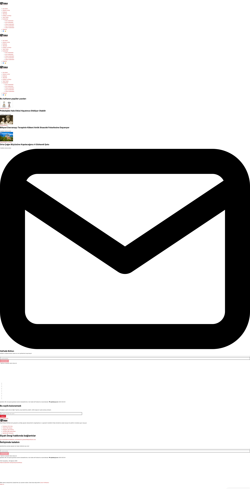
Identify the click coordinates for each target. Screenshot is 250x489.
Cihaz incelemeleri (9, 91)
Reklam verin (14, 439)
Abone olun (33, 439)
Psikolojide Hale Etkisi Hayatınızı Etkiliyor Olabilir (23, 111)
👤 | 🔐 (4, 94)
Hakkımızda (8, 439)
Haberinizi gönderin (22, 439)
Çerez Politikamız (44, 482)
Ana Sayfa (5, 72)
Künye (20, 462)
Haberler (5, 93)
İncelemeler (5, 82)
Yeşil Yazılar (6, 81)
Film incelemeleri (9, 84)
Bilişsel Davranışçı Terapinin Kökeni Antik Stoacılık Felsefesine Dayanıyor (34, 127)
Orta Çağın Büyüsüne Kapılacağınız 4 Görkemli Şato (24, 144)
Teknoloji (5, 77)
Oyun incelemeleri (9, 89)
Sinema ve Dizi (6, 74)
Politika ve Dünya (7, 79)
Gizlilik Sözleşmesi (10, 462)
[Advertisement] (39, 373)
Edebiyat (5, 76)
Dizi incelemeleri (9, 86)
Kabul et (2, 484)
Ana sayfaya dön (4, 418)
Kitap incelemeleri (9, 88)
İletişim (28, 439)
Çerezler (17, 462)
